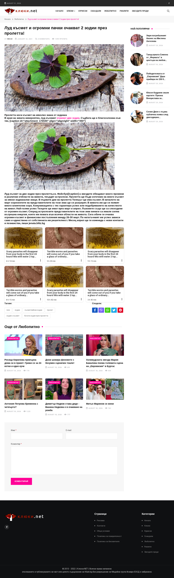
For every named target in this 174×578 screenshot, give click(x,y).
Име (13, 430)
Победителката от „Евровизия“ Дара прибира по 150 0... (155, 76)
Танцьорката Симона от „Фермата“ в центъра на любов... (157, 57)
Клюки (70, 11)
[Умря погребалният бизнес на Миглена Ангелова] (137, 40)
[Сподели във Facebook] (95, 310)
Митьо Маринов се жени (100, 403)
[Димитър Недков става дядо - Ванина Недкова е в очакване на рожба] (64, 389)
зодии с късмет (12, 316)
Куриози (82, 11)
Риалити (124, 11)
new (8, 310)
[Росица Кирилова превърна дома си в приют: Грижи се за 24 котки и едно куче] (23, 345)
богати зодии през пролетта (36, 316)
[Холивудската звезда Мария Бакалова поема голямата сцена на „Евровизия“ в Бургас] (105, 345)
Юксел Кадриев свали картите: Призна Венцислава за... (157, 96)
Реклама (100, 521)
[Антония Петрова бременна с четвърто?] (23, 389)
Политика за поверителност (109, 536)
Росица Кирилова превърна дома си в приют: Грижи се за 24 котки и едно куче (22, 363)
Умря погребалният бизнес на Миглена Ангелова (156, 38)
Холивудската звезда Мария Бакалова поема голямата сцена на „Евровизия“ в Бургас (104, 363)
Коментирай (21, 481)
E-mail (68, 430)
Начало (59, 11)
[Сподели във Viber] (101, 310)
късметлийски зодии (33, 310)
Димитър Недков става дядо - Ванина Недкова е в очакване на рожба (63, 406)
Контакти (101, 526)
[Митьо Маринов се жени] (105, 389)
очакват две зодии (68, 118)
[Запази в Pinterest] (120, 310)
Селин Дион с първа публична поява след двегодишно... (157, 115)
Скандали (96, 11)
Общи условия (103, 531)
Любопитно (110, 11)
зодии (17, 310)
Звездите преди (140, 11)
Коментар (16, 444)
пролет (50, 310)
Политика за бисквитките (108, 541)
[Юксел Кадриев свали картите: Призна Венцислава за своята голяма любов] (137, 97)
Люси (9, 39)
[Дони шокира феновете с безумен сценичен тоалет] (64, 345)
